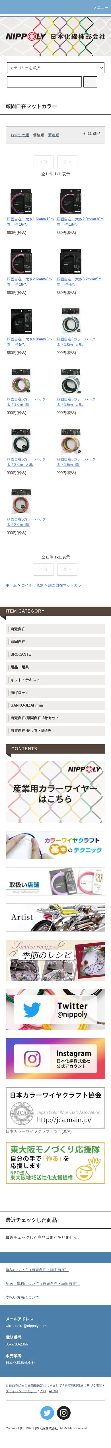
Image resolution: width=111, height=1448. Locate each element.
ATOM (53, 1391)
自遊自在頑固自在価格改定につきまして (34, 1385)
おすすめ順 (20, 135)
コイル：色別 (32, 585)
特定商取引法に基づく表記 (83, 1385)
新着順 (53, 135)
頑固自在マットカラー (66, 585)
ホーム (11, 585)
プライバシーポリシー (21, 1391)
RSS (43, 1391)
